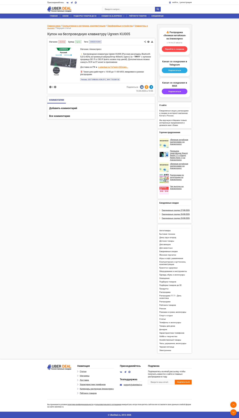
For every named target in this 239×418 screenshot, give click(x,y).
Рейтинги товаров (138, 16)
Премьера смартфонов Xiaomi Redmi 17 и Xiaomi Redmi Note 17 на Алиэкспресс (179, 155)
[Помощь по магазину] (148, 41)
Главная (54, 16)
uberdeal (62, 42)
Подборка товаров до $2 (84, 16)
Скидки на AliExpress (111, 16)
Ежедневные (157, 16)
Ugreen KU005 (95, 42)
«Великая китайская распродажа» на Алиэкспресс (179, 141)
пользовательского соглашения (108, 404)
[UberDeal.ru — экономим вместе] (59, 9)
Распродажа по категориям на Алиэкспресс (177, 177)
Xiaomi (65, 16)
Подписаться (174, 70)
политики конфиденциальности (80, 404)
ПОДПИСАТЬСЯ (183, 382)
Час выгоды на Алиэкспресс (176, 187)
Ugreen (78, 42)
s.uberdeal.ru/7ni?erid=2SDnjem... (113, 67)
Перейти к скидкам (174, 49)
